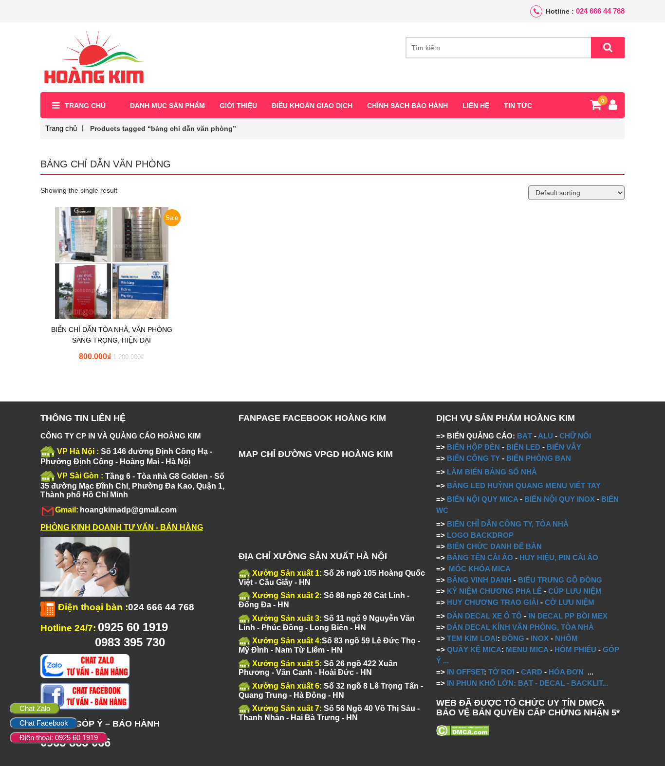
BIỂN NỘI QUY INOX (559, 499)
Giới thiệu (238, 105)
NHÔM (566, 638)
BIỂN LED (523, 447)
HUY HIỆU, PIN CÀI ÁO (558, 557)
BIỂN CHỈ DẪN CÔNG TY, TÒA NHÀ (508, 524)
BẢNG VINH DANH (479, 580)
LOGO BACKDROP (480, 535)
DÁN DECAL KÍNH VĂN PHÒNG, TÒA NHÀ (520, 627)
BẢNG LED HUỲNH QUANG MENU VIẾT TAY (524, 485)
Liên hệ (475, 105)
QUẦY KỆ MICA (474, 649)
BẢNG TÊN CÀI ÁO (480, 557)
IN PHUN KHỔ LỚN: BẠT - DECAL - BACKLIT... (527, 683)
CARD (531, 672)
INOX (540, 638)
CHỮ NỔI (575, 436)
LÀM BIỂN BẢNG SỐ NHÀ (493, 472)
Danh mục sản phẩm (167, 105)
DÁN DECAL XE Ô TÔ (484, 616)
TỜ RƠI (501, 672)
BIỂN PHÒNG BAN (538, 458)
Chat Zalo (34, 708)
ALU (545, 436)
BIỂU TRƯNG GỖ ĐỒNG (560, 580)
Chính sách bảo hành (407, 105)
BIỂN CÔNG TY (473, 458)
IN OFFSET (465, 672)
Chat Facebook (43, 723)
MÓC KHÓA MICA (480, 569)
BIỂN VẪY (564, 447)
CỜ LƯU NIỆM (569, 602)
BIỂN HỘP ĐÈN (473, 447)
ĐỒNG (513, 638)
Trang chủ (85, 105)
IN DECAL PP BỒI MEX (568, 616)
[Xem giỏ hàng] (595, 106)
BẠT (524, 436)
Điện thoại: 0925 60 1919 (58, 737)
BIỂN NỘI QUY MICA (482, 499)
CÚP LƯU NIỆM (575, 591)
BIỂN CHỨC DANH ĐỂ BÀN (493, 546)
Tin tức (518, 105)
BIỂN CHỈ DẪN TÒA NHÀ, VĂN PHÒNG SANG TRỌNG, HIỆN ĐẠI (111, 335)
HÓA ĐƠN (566, 672)
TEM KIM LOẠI (472, 638)
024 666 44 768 (600, 11)
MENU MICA (527, 649)
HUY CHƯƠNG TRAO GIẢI (492, 602)
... (445, 661)
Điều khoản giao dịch (312, 105)
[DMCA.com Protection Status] (462, 730)
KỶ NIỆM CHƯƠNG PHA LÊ (494, 591)
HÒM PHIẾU (575, 649)
